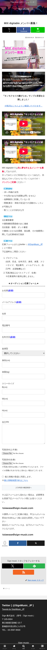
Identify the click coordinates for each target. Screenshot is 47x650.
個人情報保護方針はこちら (16, 480)
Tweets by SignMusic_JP (13, 609)
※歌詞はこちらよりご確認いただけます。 (24, 106)
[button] (42, 433)
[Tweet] (36, 543)
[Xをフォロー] (12, 565)
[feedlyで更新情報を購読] (34, 565)
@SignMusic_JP (35, 244)
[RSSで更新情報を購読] (23, 572)
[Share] (18, 543)
